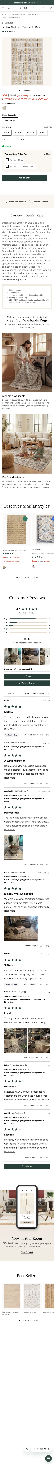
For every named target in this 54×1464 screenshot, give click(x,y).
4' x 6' (6, 133)
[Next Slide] (47, 656)
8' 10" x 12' (8, 139)
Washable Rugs (33, 14)
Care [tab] (40, 215)
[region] (27, 656)
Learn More (46, 154)
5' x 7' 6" (18, 133)
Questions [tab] (25, 669)
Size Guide (48, 127)
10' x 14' (21, 139)
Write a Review (32, 684)
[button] (8, 31)
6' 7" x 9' (30, 133)
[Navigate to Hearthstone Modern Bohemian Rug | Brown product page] (17, 529)
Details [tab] (30, 215)
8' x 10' (43, 133)
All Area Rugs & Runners (17, 14)
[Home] (27, 8)
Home (4, 14)
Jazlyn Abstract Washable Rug (11, 18)
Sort (27, 693)
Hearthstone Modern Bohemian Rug (15, 550)
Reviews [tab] (10, 669)
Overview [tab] (17, 215)
